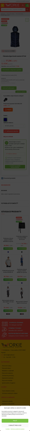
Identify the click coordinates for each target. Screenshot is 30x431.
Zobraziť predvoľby (15, 425)
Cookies (8, 429)
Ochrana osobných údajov (17, 429)
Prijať (15, 421)
